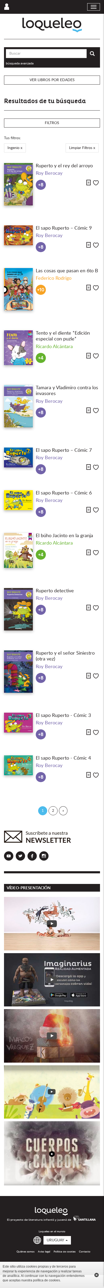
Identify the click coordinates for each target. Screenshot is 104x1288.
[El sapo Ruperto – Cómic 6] (18, 500)
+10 (40, 290)
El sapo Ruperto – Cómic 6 (64, 493)
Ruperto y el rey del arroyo (64, 166)
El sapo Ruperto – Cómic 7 (64, 450)
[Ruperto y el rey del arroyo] (18, 184)
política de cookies (46, 1280)
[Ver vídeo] (52, 923)
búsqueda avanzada (20, 63)
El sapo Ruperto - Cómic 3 (63, 715)
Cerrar (96, 1275)
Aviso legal (44, 1251)
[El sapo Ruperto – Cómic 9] (18, 235)
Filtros (52, 123)
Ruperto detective (55, 591)
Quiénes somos (25, 1251)
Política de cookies (64, 1251)
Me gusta (96, 182)
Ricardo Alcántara (54, 346)
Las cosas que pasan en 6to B (67, 271)
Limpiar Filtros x (82, 148)
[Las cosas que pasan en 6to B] (18, 289)
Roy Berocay (49, 173)
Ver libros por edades (52, 80)
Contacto (84, 1251)
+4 (40, 358)
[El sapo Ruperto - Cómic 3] (18, 723)
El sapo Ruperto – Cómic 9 (64, 228)
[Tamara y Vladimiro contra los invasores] (18, 406)
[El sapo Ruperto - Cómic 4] (18, 765)
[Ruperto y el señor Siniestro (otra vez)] (18, 671)
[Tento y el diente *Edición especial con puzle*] (18, 347)
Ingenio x (14, 148)
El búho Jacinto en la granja (64, 535)
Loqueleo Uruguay (52, 25)
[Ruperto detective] (18, 609)
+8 (40, 185)
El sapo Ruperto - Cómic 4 (63, 758)
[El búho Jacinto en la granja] (18, 550)
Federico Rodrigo (53, 278)
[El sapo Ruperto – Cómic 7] (18, 457)
